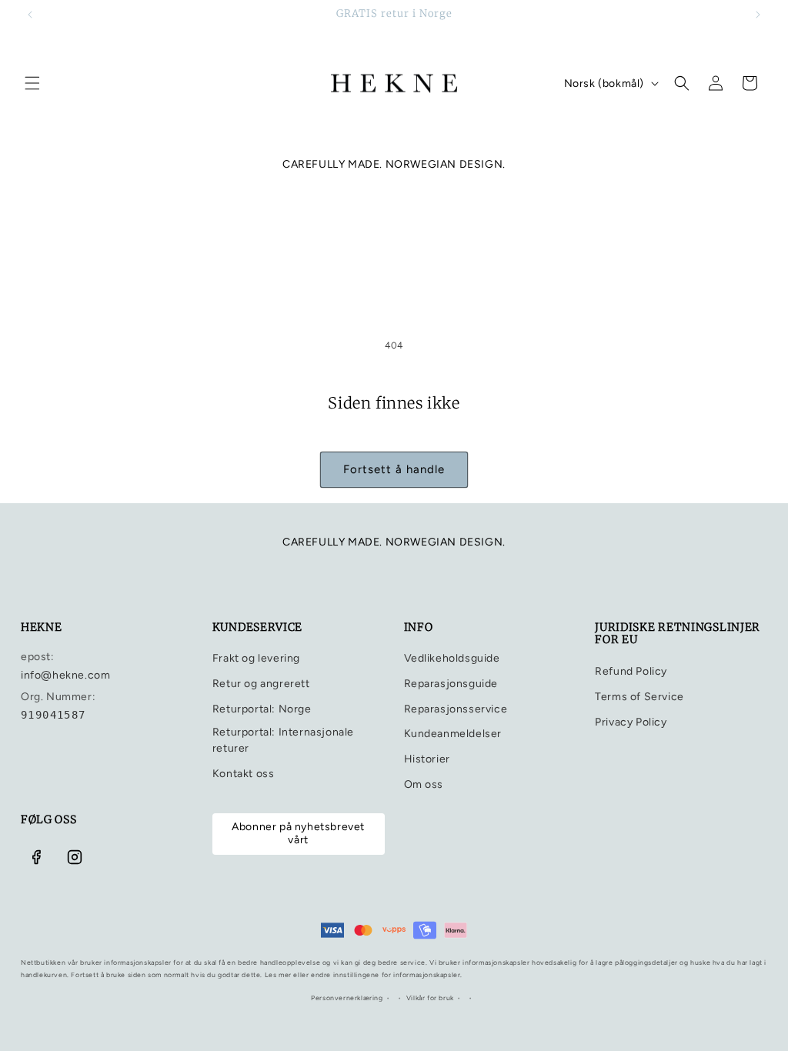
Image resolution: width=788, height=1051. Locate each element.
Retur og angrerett (261, 683)
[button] (32, 83)
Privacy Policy (630, 722)
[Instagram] (74, 857)
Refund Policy (631, 671)
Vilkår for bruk (430, 998)
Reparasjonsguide (451, 683)
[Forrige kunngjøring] (30, 14)
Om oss (424, 784)
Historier (427, 759)
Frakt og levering (256, 658)
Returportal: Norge (262, 709)
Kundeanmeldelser (453, 733)
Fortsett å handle (394, 469)
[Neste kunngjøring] (758, 14)
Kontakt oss (243, 773)
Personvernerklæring (346, 998)
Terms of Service (639, 696)
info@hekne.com (65, 675)
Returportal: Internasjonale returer (283, 740)
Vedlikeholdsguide (452, 658)
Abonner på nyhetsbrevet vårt (298, 833)
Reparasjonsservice (456, 709)
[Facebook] (36, 857)
